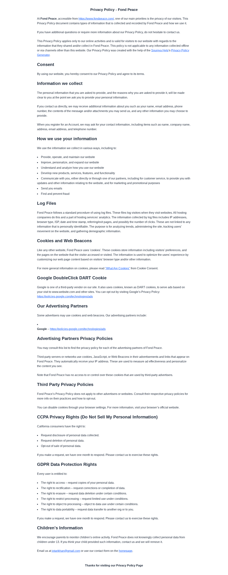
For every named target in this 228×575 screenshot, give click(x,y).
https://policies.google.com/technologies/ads (65, 296)
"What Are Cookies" (117, 268)
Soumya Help (160, 50)
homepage (125, 550)
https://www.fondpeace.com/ (96, 18)
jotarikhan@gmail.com (66, 550)
